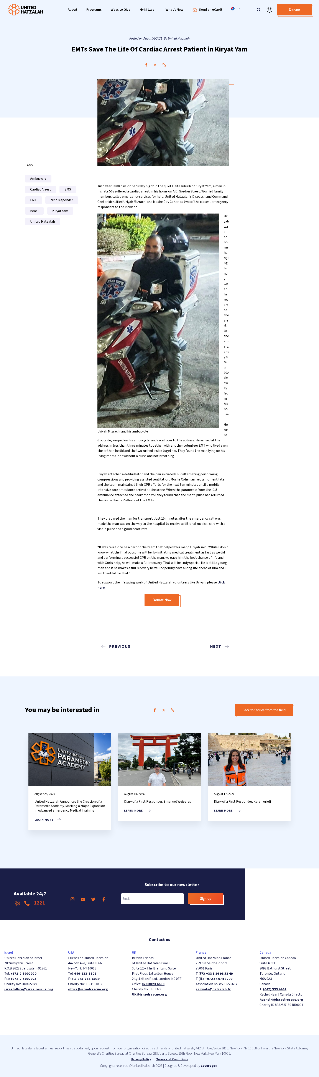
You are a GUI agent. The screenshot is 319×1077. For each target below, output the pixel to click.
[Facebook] (146, 65)
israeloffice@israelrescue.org (28, 989)
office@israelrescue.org (88, 989)
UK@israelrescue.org (149, 994)
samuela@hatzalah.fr (213, 989)
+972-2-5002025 (23, 978)
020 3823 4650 (153, 984)
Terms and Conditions (172, 1059)
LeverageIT (210, 1065)
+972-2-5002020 (23, 973)
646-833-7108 (85, 973)
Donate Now (162, 600)
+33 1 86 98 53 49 (219, 973)
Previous (119, 646)
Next (215, 646)
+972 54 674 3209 (218, 978)
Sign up (205, 898)
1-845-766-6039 (87, 978)
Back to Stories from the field (264, 710)
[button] (72, 9)
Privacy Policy (141, 1059)
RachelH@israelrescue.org (281, 999)
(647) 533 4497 (274, 989)
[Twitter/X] (155, 65)
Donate (294, 10)
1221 (39, 903)
